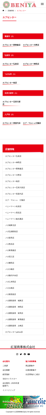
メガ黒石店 (9, 244)
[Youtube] (29, 354)
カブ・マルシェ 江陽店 (15, 200)
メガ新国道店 (10, 294)
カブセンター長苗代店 (11, 123)
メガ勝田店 (9, 263)
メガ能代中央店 (11, 275)
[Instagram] (17, 354)
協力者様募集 (31, 361)
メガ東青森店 (10, 250)
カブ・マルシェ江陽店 (32, 123)
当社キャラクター (10, 379)
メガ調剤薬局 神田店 (14, 307)
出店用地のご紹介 (33, 374)
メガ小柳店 (9, 269)
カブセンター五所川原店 (15, 187)
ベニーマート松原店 (13, 206)
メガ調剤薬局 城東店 (14, 301)
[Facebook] (25, 354)
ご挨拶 (5, 366)
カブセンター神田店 (31, 64)
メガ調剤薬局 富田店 (14, 313)
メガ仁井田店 (10, 282)
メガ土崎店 (9, 288)
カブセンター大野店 (31, 45)
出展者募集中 (31, 370)
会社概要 (6, 370)
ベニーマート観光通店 (14, 219)
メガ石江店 (9, 257)
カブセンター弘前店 (11, 64)
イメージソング (9, 390)
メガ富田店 (9, 238)
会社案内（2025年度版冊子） (11, 384)
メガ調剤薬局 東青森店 (15, 319)
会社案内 (6, 361)
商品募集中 (30, 366)
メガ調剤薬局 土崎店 (14, 326)
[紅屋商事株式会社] (19, 4)
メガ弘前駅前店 (11, 231)
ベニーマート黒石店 (13, 213)
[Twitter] (21, 354)
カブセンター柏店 (10, 83)
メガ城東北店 (10, 225)
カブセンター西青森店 (11, 45)
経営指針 (6, 374)
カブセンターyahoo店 (14, 332)
